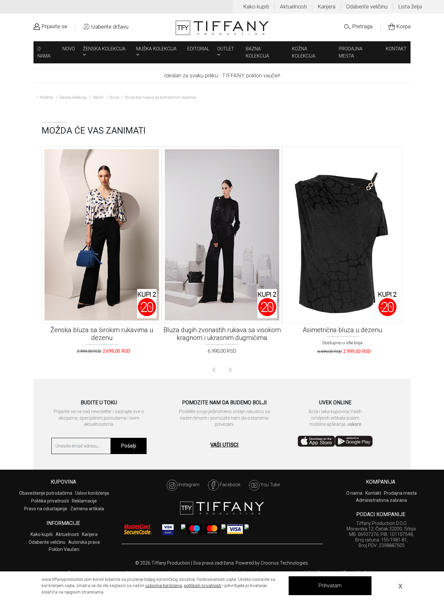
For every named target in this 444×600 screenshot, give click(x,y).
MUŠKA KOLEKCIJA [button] (156, 49)
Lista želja (410, 6)
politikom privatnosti (202, 585)
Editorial (198, 49)
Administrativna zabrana (381, 500)
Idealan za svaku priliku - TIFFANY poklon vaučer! (222, 75)
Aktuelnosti (293, 6)
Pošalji (128, 446)
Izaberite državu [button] (109, 26)
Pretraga (362, 26)
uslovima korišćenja (163, 585)
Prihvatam (330, 585)
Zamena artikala (87, 508)
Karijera (326, 6)
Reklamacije (84, 500)
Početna (46, 97)
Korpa (403, 26)
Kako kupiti (256, 6)
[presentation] (213, 369)
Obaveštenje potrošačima (45, 493)
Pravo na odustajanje (45, 508)
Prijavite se (54, 26)
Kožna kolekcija (303, 52)
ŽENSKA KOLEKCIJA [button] (104, 49)
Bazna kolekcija (257, 52)
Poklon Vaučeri (64, 549)
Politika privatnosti (50, 500)
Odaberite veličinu (366, 6)
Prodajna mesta (350, 52)
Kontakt (396, 49)
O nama (43, 52)
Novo (68, 49)
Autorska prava (84, 542)
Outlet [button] (225, 49)
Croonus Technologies (284, 563)
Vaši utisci (224, 445)
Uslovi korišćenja (92, 493)
